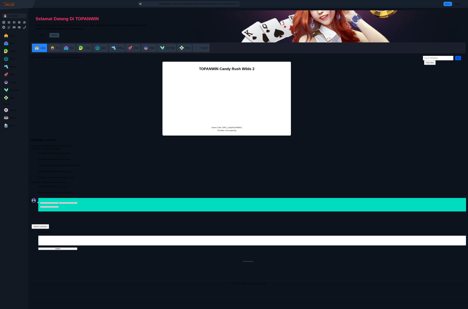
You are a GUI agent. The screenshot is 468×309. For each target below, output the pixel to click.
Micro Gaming (48, 57)
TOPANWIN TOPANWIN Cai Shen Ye (53, 187)
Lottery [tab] (152, 48)
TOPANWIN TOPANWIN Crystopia (44, 149)
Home (32, 57)
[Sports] (101, 50)
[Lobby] (40, 50)
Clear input (430, 63)
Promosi (13, 110)
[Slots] (68, 50)
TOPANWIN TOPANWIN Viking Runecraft (54, 172)
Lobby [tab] (42, 48)
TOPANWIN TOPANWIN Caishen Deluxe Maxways (51, 146)
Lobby (12, 35)
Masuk (447, 4)
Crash (12, 74)
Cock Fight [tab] (170, 48)
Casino (13, 51)
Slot (38, 57)
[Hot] (54, 50)
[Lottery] (149, 50)
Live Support (13, 16)
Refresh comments (40, 226)
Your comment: (44, 232)
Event (12, 126)
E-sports (6, 104)
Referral (13, 118)
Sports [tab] (103, 48)
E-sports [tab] (204, 48)
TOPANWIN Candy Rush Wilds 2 (226, 69)
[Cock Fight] (167, 50)
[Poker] (184, 50)
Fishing (13, 67)
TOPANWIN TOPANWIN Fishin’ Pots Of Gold (56, 178)
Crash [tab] (136, 48)
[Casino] (84, 50)
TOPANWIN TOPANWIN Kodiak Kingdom (54, 153)
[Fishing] (117, 50)
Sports (12, 59)
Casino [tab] (87, 48)
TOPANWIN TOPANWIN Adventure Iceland (47, 182)
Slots (12, 43)
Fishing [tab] (120, 48)
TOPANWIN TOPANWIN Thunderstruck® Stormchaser (60, 165)
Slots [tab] (72, 48)
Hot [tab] (57, 48)
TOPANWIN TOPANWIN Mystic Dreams (54, 159)
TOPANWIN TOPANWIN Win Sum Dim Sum (56, 193)
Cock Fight (14, 90)
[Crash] (133, 50)
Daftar (457, 4)
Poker (12, 98)
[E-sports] (201, 50)
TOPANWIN (242, 284)
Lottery (13, 82)
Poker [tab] (187, 48)
